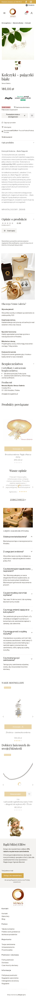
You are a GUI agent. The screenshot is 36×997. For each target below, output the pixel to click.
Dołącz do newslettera (13, 875)
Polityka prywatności (9, 975)
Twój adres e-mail (7, 870)
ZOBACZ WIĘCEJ (17, 499)
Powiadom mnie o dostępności (13, 115)
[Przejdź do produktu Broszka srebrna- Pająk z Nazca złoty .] (18, 430)
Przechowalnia (7, 950)
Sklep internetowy (15, 995)
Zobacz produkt (15, 794)
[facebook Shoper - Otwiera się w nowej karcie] (26, 2)
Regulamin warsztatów (10, 978)
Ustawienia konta (8, 947)
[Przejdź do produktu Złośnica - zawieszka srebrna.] (18, 708)
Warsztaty (5, 916)
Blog (3, 919)
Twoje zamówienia (8, 944)
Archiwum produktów (10, 934)
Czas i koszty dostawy (10, 965)
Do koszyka (16, 449)
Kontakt (5, 913)
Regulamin (5, 983)
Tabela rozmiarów (8, 929)
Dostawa (5, 962)
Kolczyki (28, 23)
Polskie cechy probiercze (11, 932)
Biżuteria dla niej (18, 23)
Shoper (23, 989)
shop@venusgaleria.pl (10, 394)
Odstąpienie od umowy (10, 981)
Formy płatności (8, 960)
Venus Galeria (6, 83)
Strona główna (6, 23)
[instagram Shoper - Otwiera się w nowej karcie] (31, 2)
